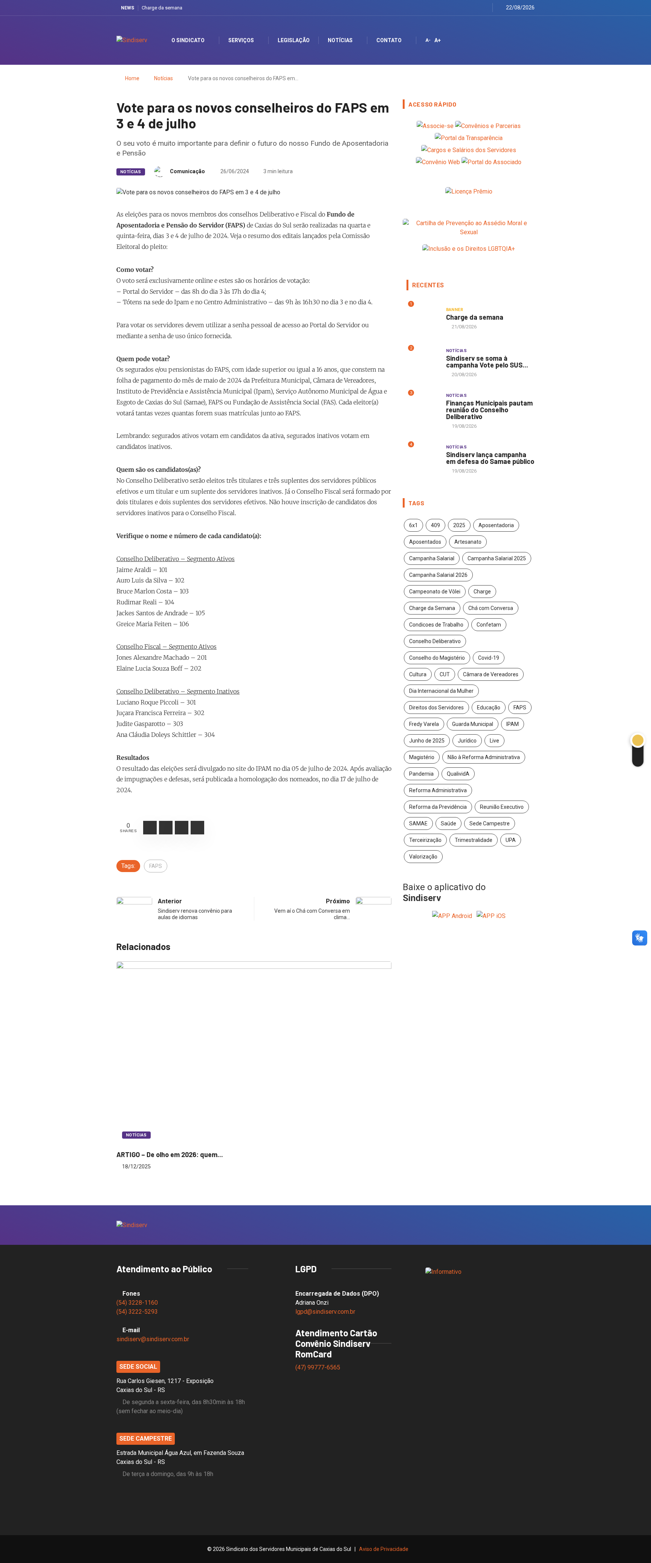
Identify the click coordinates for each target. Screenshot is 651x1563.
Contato (389, 40)
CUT (445, 674)
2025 (459, 525)
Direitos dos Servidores (436, 707)
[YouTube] (475, 8)
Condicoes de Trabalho (436, 625)
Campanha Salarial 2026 (438, 575)
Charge (482, 592)
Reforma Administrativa (438, 790)
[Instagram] (466, 8)
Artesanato (467, 542)
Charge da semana (162, 8)
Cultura (417, 674)
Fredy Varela (424, 724)
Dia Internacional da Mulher (441, 691)
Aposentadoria (496, 525)
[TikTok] (485, 8)
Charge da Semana (432, 608)
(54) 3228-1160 (137, 1302)
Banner (454, 309)
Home (132, 78)
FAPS (155, 866)
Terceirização (425, 840)
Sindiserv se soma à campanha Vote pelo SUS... (487, 361)
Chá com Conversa (490, 608)
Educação (488, 707)
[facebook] (447, 8)
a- (428, 40)
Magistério (421, 757)
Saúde (448, 823)
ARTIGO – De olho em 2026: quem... (169, 1154)
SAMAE (418, 823)
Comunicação (187, 171)
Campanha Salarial (431, 558)
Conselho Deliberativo (435, 641)
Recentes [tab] (428, 285)
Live (494, 741)
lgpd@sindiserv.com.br (325, 1311)
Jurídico (467, 741)
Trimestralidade (473, 840)
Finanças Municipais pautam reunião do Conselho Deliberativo (489, 410)
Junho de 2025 (427, 741)
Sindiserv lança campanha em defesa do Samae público (490, 457)
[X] (456, 8)
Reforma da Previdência (438, 807)
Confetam (489, 625)
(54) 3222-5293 (137, 1311)
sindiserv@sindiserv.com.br (152, 1339)
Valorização (423, 857)
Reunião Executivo (502, 807)
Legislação (294, 40)
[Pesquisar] (522, 40)
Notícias (340, 40)
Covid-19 (488, 658)
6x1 (413, 525)
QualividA (458, 774)
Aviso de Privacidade (383, 1549)
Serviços (241, 40)
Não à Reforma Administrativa (484, 757)
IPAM (512, 724)
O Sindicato (188, 40)
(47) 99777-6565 (318, 1367)
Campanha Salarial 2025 (497, 558)
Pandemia (421, 774)
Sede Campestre (489, 823)
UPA (511, 840)
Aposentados (425, 542)
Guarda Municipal (472, 724)
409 (435, 525)
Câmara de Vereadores (490, 674)
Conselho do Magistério (437, 658)
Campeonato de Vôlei (434, 592)
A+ (437, 40)
